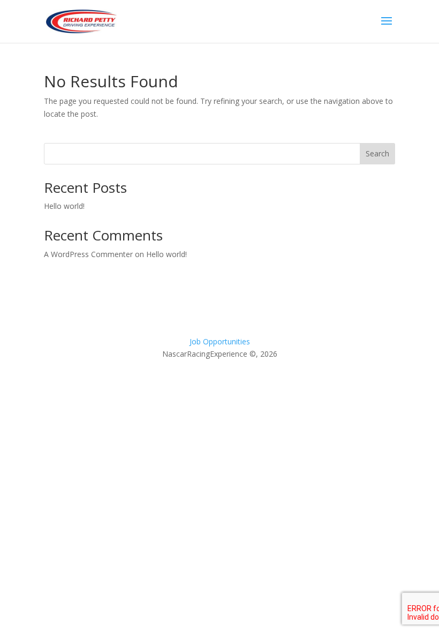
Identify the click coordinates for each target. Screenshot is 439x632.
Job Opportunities (220, 341)
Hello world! (64, 206)
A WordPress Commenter (88, 254)
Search (377, 153)
